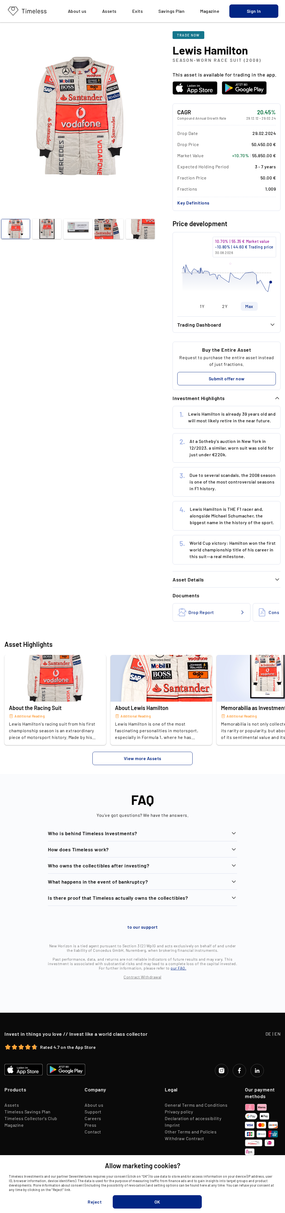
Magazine (14, 1125)
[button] (253, 11)
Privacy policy (179, 1111)
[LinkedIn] (257, 1070)
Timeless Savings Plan (27, 1111)
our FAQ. (178, 968)
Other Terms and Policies (191, 1131)
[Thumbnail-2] (77, 229)
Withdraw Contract (184, 1138)
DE (268, 1033)
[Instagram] (221, 1070)
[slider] (226, 267)
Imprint (172, 1125)
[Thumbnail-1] (46, 229)
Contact (93, 1131)
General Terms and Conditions (196, 1105)
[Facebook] (239, 1070)
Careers (93, 1118)
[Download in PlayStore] (244, 88)
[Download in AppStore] (195, 88)
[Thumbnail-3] (109, 229)
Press (91, 1125)
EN (277, 1033)
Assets (11, 1105)
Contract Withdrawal (142, 977)
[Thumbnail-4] (140, 229)
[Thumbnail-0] (15, 229)
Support (93, 1111)
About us (94, 1105)
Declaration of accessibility (193, 1118)
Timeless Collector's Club (30, 1118)
